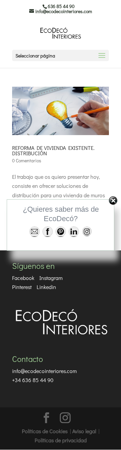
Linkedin (46, 286)
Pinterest (22, 286)
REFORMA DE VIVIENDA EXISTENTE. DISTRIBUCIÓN (53, 150)
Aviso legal (84, 431)
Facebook (23, 277)
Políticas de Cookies (45, 431)
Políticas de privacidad (61, 440)
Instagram (51, 277)
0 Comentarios (26, 160)
